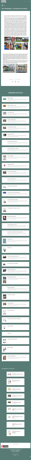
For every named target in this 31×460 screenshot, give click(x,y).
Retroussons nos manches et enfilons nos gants (15, 231)
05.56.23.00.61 (17, 450)
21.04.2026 (14, 430)
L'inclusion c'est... (10, 239)
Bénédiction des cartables (11, 216)
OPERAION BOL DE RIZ (10, 164)
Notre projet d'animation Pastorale (16, 432)
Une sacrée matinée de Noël (11, 171)
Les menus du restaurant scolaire (17, 374)
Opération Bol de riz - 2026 (11, 105)
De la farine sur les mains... (11, 178)
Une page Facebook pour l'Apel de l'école (17, 417)
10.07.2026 (14, 388)
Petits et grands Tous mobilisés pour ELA (13, 192)
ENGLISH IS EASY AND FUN (16, 380)
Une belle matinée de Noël (11, 119)
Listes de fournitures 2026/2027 (17, 395)
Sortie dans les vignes (10, 310)
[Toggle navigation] (29, 1)
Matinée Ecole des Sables (11, 269)
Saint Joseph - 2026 (10, 112)
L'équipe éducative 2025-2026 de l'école (17, 409)
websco (17, 451)
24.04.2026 (14, 401)
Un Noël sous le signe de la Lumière (12, 256)
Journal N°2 (9, 333)
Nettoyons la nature (10, 134)
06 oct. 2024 (12, 79)
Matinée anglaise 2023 (11, 287)
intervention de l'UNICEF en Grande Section (14, 318)
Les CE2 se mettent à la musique (12, 199)
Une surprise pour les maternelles (12, 263)
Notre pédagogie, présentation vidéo (17, 424)
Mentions (13, 451)
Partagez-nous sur (15, 454)
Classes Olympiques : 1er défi (12, 224)
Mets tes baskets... (10, 347)
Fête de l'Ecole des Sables (11, 355)
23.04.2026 (14, 423)
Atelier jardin (9, 247)
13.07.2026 (14, 379)
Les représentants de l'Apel (16, 402)
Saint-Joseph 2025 (10, 155)
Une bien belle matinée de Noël (12, 339)
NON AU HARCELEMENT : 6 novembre (12, 148)
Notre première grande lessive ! (12, 141)
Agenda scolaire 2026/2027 (16, 389)
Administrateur (19, 79)
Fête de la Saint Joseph (11, 294)
